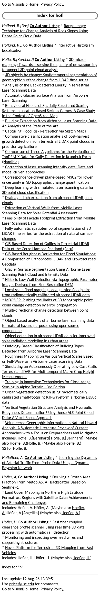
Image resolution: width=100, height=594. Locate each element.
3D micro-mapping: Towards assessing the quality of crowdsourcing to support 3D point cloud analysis (49, 65)
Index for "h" (12, 567)
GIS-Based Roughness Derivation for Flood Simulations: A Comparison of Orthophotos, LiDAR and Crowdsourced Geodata (49, 259)
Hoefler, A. (70, 513)
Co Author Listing (45, 26)
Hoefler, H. (81, 558)
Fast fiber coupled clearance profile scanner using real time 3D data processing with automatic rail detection (43, 527)
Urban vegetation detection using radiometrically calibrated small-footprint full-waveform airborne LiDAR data (49, 397)
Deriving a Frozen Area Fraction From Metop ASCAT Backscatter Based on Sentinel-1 (46, 482)
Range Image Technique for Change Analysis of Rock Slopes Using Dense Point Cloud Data (45, 31)
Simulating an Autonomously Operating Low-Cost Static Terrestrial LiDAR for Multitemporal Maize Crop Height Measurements (49, 372)
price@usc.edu (21, 584)
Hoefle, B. (18, 444)
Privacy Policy (52, 5)
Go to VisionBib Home (20, 5)
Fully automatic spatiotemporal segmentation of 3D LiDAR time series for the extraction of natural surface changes (47, 234)
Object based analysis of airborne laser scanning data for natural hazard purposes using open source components (48, 326)
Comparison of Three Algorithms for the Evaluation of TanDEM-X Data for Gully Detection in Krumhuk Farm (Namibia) (48, 157)
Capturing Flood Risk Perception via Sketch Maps (45, 131)
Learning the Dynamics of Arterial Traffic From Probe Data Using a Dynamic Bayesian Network (49, 463)
